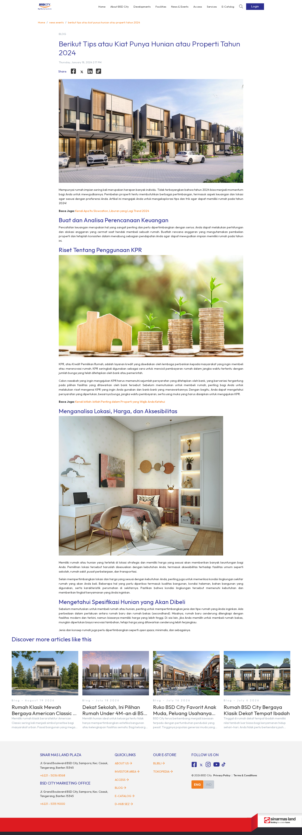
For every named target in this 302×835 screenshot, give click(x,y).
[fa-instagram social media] (208, 764)
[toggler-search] (241, 6)
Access (197, 6)
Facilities (161, 6)
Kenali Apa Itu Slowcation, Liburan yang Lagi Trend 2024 (112, 211)
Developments (142, 6)
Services (212, 6)
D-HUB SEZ (122, 804)
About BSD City (119, 6)
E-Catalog (228, 6)
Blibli (157, 763)
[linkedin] (90, 71)
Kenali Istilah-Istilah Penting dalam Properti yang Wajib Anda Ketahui (120, 402)
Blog (119, 788)
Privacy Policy (222, 775)
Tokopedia (161, 771)
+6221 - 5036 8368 (52, 775)
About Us (122, 763)
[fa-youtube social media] (216, 764)
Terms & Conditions (245, 775)
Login (255, 6)
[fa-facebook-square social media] (194, 764)
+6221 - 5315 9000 (52, 804)
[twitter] (81, 72)
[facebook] (73, 71)
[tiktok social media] (201, 765)
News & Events (179, 6)
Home (101, 6)
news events (56, 22)
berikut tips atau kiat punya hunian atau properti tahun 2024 (104, 22)
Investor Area (125, 771)
